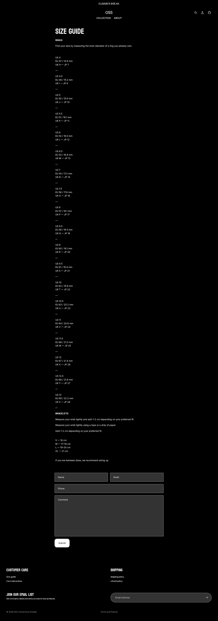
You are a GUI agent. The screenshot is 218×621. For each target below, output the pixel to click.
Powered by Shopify (28, 612)
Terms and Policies (109, 612)
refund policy (117, 581)
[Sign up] (206, 597)
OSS (16, 612)
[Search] (195, 12)
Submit (62, 543)
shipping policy (117, 577)
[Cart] (209, 12)
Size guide (11, 577)
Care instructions (14, 581)
